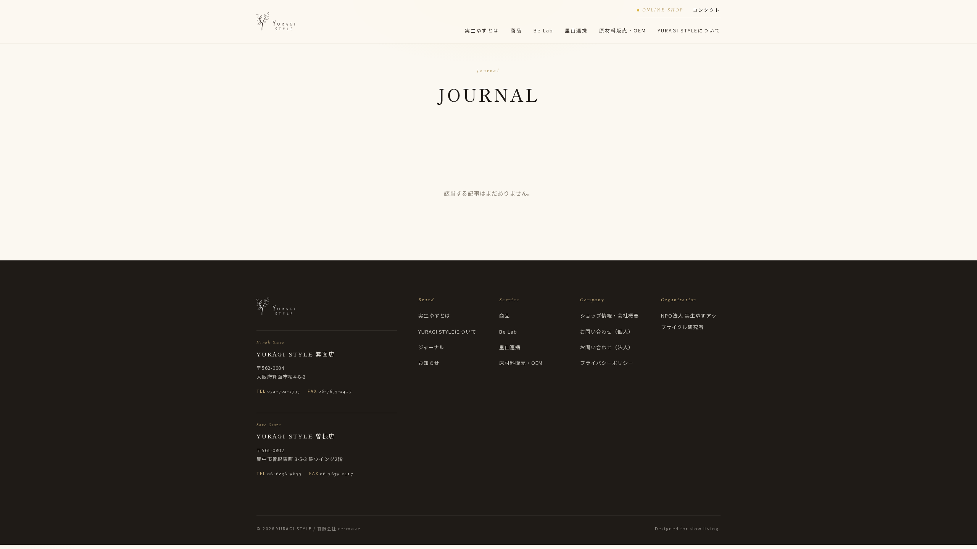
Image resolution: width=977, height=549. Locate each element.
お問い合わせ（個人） (607, 331)
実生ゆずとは (482, 30)
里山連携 (576, 30)
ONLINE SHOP (663, 10)
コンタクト (707, 10)
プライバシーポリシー (607, 362)
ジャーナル (431, 347)
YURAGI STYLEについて (689, 30)
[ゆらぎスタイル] (275, 21)
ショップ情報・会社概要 (609, 315)
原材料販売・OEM (622, 30)
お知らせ (429, 362)
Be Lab (543, 30)
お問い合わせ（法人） (607, 347)
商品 (516, 30)
